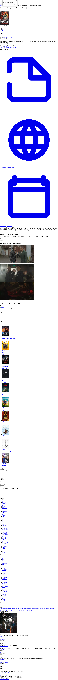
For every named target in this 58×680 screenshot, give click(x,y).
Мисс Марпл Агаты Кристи (21, 610)
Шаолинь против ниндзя (4, 646)
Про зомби (42, 608)
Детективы (4, 505)
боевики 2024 (2, 47)
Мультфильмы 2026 (5, 534)
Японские (3, 587)
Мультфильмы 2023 (5, 531)
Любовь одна (2, 636)
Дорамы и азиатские (5, 586)
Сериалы (3, 556)
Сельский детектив (14, 610)
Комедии (3, 540)
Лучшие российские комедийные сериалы (6, 608)
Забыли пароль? (2, 679)
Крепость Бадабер (3, 639)
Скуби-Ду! (2, 610)
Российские (4, 595)
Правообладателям (3, 675)
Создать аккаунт (5, 240)
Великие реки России (3, 642)
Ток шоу (3, 572)
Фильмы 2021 (4, 520)
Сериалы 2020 (4, 577)
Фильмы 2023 (4, 522)
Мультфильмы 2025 (5, 533)
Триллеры (3, 515)
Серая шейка (2, 649)
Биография (4, 502)
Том (30, 610)
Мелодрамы (4, 510)
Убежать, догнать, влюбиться (4, 672)
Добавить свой (6, 46)
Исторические (4, 508)
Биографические (4, 537)
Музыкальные (4, 511)
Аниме (3, 501)
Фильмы (3, 500)
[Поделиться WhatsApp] (3, 317)
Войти (1, 240)
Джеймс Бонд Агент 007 (7, 610)
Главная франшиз (34, 610)
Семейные (3, 547)
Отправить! (2, 498)
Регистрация (7, 679)
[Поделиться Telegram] (3, 321)
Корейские (3, 588)
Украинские (4, 594)
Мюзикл (3, 512)
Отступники (2, 659)
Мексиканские (4, 590)
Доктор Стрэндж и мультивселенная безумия (7, 652)
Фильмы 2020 (4, 519)
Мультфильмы (4, 528)
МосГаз (27, 610)
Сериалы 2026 (4, 582)
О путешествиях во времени (48, 608)
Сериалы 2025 (4, 581)
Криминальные (4, 509)
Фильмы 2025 (4, 523)
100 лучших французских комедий (35, 608)
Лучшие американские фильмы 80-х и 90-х (23, 608)
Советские (3, 601)
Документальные (4, 538)
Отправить (2, 479)
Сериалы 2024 (4, 580)
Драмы (3, 507)
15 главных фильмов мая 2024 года (10, 47)
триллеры (12, 37)
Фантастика (4, 517)
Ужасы (3, 516)
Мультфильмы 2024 (5, 532)
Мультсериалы (4, 567)
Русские (3, 598)
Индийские (4, 589)
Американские (4, 591)
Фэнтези (3, 518)
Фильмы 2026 (4, 524)
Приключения (4, 546)
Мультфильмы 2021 (5, 530)
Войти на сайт (20, 677)
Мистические (4, 576)
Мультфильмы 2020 (5, 529)
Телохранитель (2, 669)
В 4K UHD (4, 525)
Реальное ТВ (4, 570)
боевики (4, 37)
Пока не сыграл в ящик (4, 662)
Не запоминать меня (4, 678)
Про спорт (3, 514)
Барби (29, 610)
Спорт (3, 571)
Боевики (3, 503)
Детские (3, 506)
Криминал (3, 541)
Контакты (7, 675)
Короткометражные (5, 542)
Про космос (15, 608)
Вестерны (3, 559)
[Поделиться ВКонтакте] (3, 312)
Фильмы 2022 (4, 521)
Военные (3, 536)
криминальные (8, 37)
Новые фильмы (4, 604)
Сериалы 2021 (4, 578)
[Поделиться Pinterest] (3, 319)
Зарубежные (4, 593)
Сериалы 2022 (4, 579)
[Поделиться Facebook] (3, 314)
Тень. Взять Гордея (3, 665)
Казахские (3, 592)
